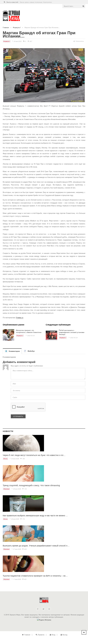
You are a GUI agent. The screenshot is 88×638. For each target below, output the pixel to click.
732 (25, 489)
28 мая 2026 (15, 519)
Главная (6, 27)
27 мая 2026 (17, 549)
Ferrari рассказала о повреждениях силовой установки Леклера (71, 332)
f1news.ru (19, 317)
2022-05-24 (31, 335)
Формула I (17, 27)
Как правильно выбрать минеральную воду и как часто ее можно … (35, 515)
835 (25, 549)
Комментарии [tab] (14, 351)
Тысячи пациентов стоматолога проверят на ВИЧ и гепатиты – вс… (35, 575)
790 (23, 459)
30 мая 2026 (15, 459)
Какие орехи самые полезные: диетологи (36, 2)
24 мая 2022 (18, 41)
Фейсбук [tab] (31, 351)
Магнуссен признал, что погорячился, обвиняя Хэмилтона (28, 331)
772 (23, 519)
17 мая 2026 (17, 579)
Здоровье (6, 489)
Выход (64, 634)
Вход (53, 634)
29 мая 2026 (17, 489)
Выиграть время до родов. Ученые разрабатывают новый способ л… (36, 545)
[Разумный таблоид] (11, 15)
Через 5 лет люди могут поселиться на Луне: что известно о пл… (34, 455)
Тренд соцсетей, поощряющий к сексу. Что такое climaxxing (31, 485)
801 (25, 579)
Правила (41, 634)
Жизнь (5, 459)
